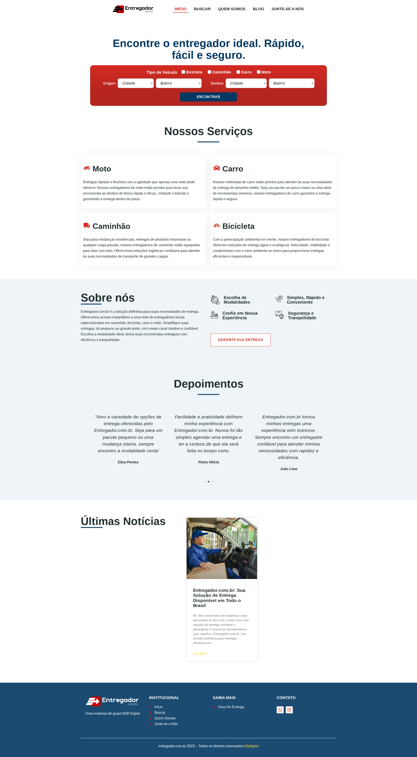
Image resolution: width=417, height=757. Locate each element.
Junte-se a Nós (287, 9)
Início (181, 9)
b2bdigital (251, 746)
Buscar (202, 9)
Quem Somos (231, 9)
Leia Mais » (200, 653)
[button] (204, 481)
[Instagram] (289, 709)
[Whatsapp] (280, 709)
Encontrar (208, 97)
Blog (258, 9)
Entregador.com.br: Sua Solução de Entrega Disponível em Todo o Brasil (219, 598)
